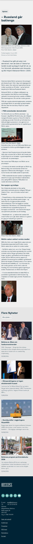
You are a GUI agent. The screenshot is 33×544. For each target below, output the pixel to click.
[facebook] (11, 495)
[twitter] (3, 495)
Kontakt (3, 536)
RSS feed (4, 529)
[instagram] (15, 495)
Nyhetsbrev (4, 533)
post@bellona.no (12, 502)
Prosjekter (4, 526)
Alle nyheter (6, 317)
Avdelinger (4, 522)
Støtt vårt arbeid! (6, 519)
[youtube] (19, 495)
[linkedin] (7, 495)
